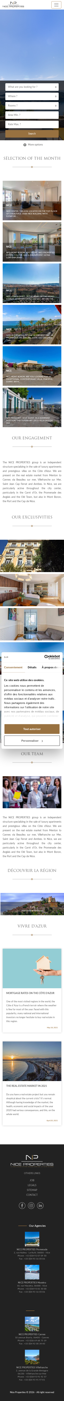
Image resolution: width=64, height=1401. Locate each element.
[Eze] (32, 904)
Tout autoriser (32, 728)
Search (32, 134)
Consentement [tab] (13, 667)
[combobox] (32, 87)
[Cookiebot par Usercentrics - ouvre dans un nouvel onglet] (45, 657)
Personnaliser (30, 740)
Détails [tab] (32, 667)
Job (32, 1180)
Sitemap (32, 1190)
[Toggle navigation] (56, 4)
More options (35, 145)
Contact (32, 1195)
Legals (32, 1185)
